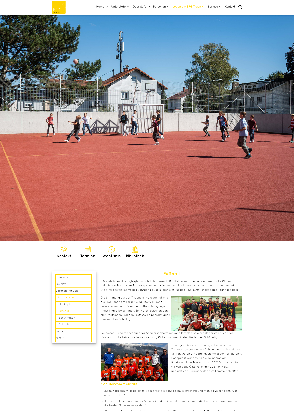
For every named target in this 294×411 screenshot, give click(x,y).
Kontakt (230, 7)
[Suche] (240, 7)
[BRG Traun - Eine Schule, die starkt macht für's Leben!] (60, 7)
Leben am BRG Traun (187, 7)
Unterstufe (118, 7)
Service (213, 7)
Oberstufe (139, 7)
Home (100, 7)
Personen (159, 7)
